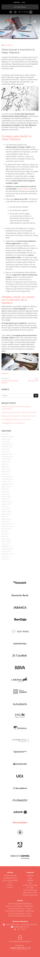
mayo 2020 (5, 449)
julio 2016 (5, 516)
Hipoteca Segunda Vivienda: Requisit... (20, 904)
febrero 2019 (6, 471)
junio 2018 (5, 491)
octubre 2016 (6, 511)
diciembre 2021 (7, 444)
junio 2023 (5, 434)
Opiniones (30, 880)
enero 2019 (6, 474)
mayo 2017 (5, 509)
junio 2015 (5, 534)
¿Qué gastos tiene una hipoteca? (13, 423)
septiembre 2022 (7, 437)
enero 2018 (6, 499)
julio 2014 (5, 556)
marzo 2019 (6, 469)
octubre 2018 (6, 481)
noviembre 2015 (7, 526)
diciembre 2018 (7, 476)
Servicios (10, 885)
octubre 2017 (6, 504)
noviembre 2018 (7, 479)
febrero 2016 (6, 519)
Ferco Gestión (8, 45)
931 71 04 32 (23, 12)
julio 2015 (5, 531)
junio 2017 (5, 506)
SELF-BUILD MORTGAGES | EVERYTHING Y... (20, 906)
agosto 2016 (6, 514)
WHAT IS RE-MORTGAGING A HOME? (20, 916)
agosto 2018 (6, 486)
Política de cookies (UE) (30, 895)
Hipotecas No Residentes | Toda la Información (19, 416)
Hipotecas (5, 373)
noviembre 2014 (7, 549)
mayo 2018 (5, 494)
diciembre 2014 (7, 546)
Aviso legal (30, 888)
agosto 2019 (6, 462)
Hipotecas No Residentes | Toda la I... (20, 913)
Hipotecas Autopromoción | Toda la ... (20, 908)
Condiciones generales (30, 885)
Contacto (10, 887)
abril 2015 (5, 536)
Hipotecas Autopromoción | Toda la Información (19, 412)
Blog (23, 2)
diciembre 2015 (7, 524)
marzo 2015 (6, 539)
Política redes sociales (30, 893)
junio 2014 (5, 559)
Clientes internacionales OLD (10, 881)
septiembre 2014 (7, 554)
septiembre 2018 (7, 484)
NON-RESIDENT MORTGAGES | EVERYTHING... (20, 911)
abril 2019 (5, 467)
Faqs (30, 883)
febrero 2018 (6, 496)
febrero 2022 (6, 439)
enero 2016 (6, 521)
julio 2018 (5, 489)
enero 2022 (6, 441)
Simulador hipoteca (10, 875)
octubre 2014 (6, 551)
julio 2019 (5, 464)
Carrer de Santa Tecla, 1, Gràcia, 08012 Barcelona (21, 924)
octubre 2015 (6, 529)
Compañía (16, 2)
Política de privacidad (30, 890)
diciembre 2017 (7, 501)
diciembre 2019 (7, 454)
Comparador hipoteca (10, 878)
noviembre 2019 (7, 457)
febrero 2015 (6, 541)
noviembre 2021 (7, 446)
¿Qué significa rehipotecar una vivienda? (16, 419)
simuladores (25, 189)
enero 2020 (6, 451)
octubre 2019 (6, 459)
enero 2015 (6, 544)
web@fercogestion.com (21, 927)
